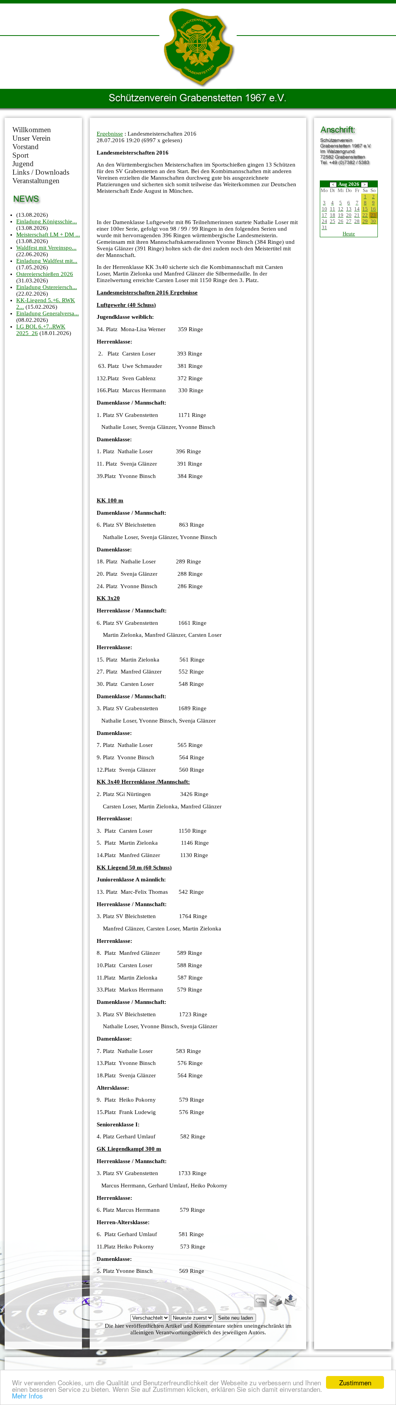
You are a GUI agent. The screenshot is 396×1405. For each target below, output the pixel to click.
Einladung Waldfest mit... (46, 261)
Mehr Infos (27, 1395)
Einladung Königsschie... (46, 221)
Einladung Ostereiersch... (46, 287)
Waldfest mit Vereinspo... (46, 248)
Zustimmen (355, 1382)
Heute (349, 233)
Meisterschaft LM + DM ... (48, 234)
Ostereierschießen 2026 (44, 274)
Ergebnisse (110, 134)
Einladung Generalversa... (47, 313)
